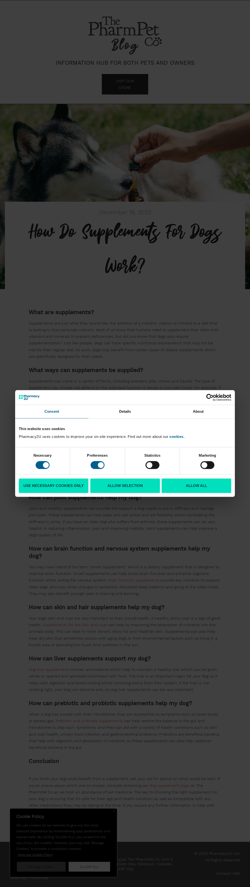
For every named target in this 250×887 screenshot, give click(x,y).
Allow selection (125, 486)
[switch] (97, 465)
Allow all (196, 486)
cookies (176, 436)
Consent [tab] (51, 411)
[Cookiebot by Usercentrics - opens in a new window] (209, 397)
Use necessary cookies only (53, 486)
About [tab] (198, 411)
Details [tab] (125, 411)
